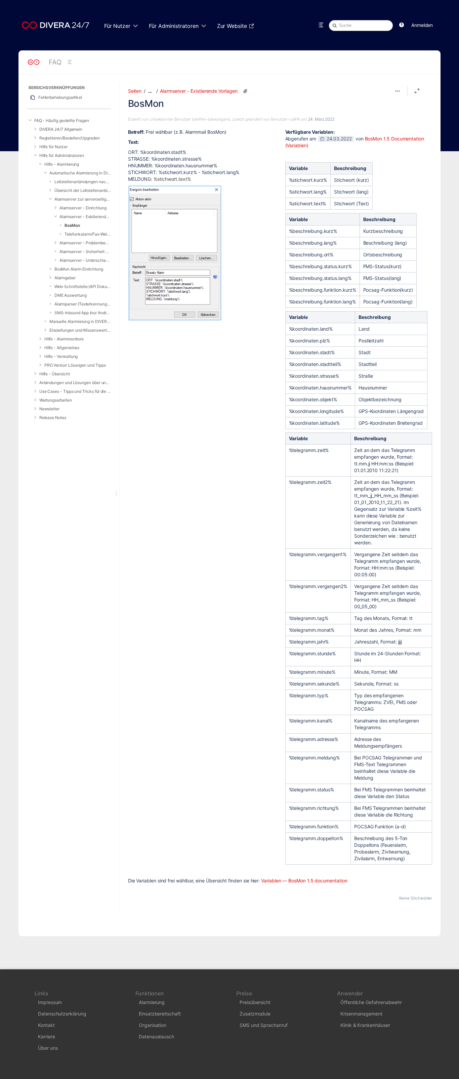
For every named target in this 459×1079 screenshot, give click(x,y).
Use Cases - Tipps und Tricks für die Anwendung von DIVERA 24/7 (75, 391)
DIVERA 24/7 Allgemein (61, 129)
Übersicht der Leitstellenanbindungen (82, 190)
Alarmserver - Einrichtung (83, 207)
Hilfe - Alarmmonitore (64, 338)
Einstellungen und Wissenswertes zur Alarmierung (80, 330)
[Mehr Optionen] (397, 91)
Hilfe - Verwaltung (61, 356)
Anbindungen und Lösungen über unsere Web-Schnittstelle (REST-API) (75, 382)
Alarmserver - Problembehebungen (85, 242)
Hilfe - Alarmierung (61, 164)
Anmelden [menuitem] (422, 25)
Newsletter (49, 408)
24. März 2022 (321, 119)
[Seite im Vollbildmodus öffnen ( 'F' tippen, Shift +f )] (417, 91)
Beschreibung (350, 168)
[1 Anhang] (245, 91)
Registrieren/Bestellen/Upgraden (69, 137)
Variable (298, 168)
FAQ (55, 62)
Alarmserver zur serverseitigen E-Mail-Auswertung (82, 199)
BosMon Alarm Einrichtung (78, 269)
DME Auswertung (70, 295)
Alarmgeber (65, 277)
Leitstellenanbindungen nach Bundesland (82, 181)
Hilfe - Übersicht (54, 373)
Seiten (135, 91)
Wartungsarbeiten (55, 400)
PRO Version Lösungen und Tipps (75, 365)
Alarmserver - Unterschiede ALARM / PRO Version (85, 260)
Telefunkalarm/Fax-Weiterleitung (88, 234)
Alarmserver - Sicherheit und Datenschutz (85, 251)
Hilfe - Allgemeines (62, 347)
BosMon (72, 225)
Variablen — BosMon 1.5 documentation (304, 880)
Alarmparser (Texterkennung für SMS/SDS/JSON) (82, 303)
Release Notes (52, 417)
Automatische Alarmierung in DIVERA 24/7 (80, 172)
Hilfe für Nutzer (53, 146)
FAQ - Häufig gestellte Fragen (61, 120)
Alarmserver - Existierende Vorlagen (85, 216)
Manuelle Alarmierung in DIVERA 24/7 (80, 321)
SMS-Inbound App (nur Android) (82, 312)
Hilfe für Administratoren (61, 155)
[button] (401, 25)
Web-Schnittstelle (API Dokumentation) (82, 286)
